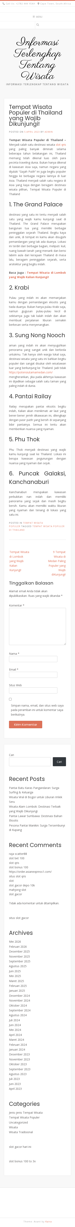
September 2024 (19, 1010)
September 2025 (19, 961)
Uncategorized (18, 1122)
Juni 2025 (15, 971)
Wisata (13, 1127)
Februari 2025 (18, 986)
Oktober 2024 (18, 1005)
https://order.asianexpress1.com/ (30, 872)
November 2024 (19, 1000)
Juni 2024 (15, 1025)
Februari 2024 (18, 1045)
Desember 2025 (19, 951)
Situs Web (15, 685)
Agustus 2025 (18, 966)
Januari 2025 (17, 990)
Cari (11, 755)
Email (13, 669)
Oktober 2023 (18, 1064)
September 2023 (19, 1069)
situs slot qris (17, 876)
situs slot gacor (19, 918)
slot (11, 881)
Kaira (48, 1221)
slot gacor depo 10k (22, 885)
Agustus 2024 (18, 1015)
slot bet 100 (16, 858)
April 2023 (15, 1089)
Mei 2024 (15, 1030)
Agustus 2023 (18, 1074)
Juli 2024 (14, 1020)
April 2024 (15, 1035)
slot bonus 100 (18, 867)
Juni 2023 (15, 1084)
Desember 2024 (19, 996)
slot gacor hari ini (20, 1147)
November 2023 (19, 1059)
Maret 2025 (16, 981)
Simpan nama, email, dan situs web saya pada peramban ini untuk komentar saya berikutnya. (37, 710)
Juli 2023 (14, 1079)
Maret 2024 (16, 1040)
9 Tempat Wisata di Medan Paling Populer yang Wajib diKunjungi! (57, 563)
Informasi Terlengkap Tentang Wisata (37, 59)
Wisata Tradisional (21, 1132)
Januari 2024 (17, 1049)
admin (49, 131)
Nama (14, 653)
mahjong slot (17, 890)
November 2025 (19, 956)
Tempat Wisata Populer (24, 1117)
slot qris (61, 144)
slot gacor (15, 894)
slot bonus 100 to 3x (22, 1161)
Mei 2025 (15, 976)
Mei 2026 (15, 941)
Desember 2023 (19, 1054)
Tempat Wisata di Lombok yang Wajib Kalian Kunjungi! (19, 561)
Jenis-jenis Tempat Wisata (26, 1112)
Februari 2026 (18, 946)
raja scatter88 (18, 854)
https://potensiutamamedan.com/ (31, 372)
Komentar (16, 605)
